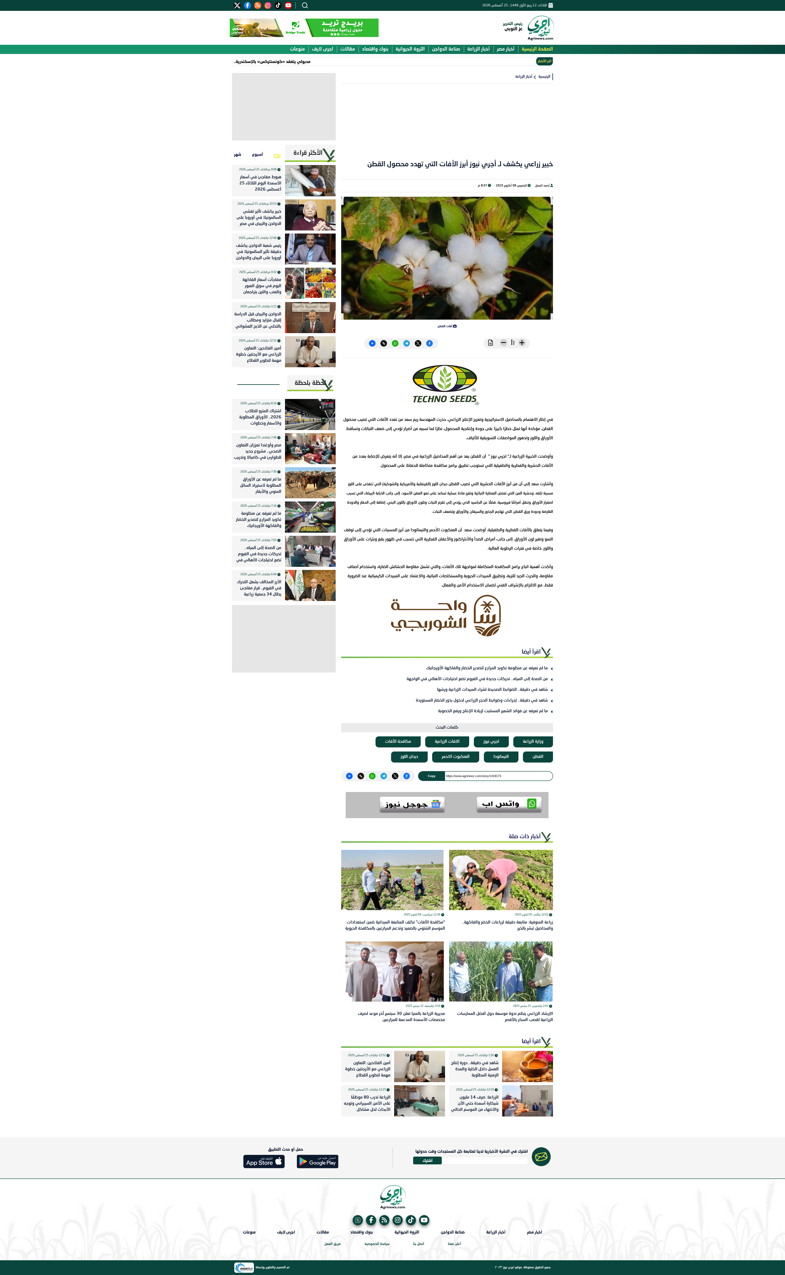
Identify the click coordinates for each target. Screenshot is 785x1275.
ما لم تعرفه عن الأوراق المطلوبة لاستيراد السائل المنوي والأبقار (260, 485)
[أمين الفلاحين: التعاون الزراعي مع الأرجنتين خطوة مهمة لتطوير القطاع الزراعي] (419, 1066)
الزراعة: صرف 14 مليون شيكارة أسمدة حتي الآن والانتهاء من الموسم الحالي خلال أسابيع (475, 1104)
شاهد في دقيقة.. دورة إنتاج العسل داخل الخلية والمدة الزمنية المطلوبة (475, 1069)
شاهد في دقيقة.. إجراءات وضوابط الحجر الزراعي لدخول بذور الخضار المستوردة (482, 701)
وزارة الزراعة (533, 742)
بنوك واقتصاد (375, 49)
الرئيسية (544, 77)
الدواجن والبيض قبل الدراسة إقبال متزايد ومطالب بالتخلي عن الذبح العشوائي (257, 320)
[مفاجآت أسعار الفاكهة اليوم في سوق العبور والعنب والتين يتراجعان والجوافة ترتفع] (310, 283)
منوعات (297, 49)
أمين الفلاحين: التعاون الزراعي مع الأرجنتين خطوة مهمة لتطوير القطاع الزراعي (367, 1070)
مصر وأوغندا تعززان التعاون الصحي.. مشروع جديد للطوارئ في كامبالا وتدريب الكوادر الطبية (257, 452)
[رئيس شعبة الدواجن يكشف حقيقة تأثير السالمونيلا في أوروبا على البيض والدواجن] (310, 249)
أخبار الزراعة (478, 49)
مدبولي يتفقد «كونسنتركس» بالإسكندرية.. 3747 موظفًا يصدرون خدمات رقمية (290, 61)
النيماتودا (501, 757)
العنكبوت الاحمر (456, 757)
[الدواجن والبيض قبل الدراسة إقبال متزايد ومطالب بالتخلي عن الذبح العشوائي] (310, 317)
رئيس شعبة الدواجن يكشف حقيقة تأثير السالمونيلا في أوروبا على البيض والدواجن (258, 252)
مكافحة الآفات (398, 742)
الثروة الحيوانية (410, 49)
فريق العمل (332, 1244)
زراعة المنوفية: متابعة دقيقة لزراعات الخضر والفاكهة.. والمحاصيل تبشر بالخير (507, 925)
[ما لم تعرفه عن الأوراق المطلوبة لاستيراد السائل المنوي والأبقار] (310, 482)
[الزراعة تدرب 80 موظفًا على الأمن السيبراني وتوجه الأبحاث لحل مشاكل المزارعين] (419, 1101)
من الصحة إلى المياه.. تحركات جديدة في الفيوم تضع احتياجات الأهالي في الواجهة (477, 679)
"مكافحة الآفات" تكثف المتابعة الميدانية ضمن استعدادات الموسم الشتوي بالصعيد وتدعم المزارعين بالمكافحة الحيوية (395, 925)
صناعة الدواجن (446, 49)
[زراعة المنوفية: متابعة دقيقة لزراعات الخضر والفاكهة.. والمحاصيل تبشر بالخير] (501, 880)
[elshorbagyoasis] (447, 615)
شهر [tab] (237, 154)
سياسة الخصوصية (376, 1244)
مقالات (347, 49)
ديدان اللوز (409, 757)
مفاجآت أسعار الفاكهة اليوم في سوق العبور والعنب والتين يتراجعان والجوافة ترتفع (261, 287)
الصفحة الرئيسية (537, 49)
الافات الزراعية (447, 742)
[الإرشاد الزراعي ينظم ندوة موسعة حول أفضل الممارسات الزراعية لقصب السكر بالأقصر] (501, 971)
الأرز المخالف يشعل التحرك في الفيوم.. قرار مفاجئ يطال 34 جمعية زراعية (259, 588)
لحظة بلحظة (310, 383)
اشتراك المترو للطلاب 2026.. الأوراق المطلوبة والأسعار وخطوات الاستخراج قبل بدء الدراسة (259, 418)
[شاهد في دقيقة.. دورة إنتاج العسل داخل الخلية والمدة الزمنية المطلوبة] (527, 1066)
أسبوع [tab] (257, 154)
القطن (538, 757)
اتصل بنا (418, 1244)
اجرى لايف (322, 49)
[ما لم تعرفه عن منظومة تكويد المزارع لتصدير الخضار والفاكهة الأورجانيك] (310, 516)
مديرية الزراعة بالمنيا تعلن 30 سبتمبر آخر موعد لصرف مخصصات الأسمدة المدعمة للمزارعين (401, 1017)
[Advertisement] (447, 124)
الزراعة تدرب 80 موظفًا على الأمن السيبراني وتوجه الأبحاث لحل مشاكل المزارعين (367, 1104)
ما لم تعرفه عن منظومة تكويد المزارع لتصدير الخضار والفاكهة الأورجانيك (487, 668)
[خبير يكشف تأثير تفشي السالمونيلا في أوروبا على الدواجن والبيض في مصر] (310, 214)
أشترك (428, 1160)
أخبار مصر (506, 49)
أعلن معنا (454, 1244)
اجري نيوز (491, 742)
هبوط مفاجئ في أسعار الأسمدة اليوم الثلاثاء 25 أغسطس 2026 (260, 183)
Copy (431, 776)
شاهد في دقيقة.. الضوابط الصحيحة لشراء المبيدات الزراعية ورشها (492, 690)
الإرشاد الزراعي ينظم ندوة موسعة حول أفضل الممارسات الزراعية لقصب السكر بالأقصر (505, 1017)
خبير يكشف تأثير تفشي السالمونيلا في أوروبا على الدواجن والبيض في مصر (259, 218)
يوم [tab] (277, 154)
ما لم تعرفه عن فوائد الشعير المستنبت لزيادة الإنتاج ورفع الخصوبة (493, 711)
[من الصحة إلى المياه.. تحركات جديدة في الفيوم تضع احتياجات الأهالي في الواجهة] (310, 551)
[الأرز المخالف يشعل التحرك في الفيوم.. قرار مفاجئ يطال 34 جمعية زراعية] (310, 585)
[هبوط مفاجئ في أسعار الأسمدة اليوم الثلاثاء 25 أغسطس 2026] (310, 180)
